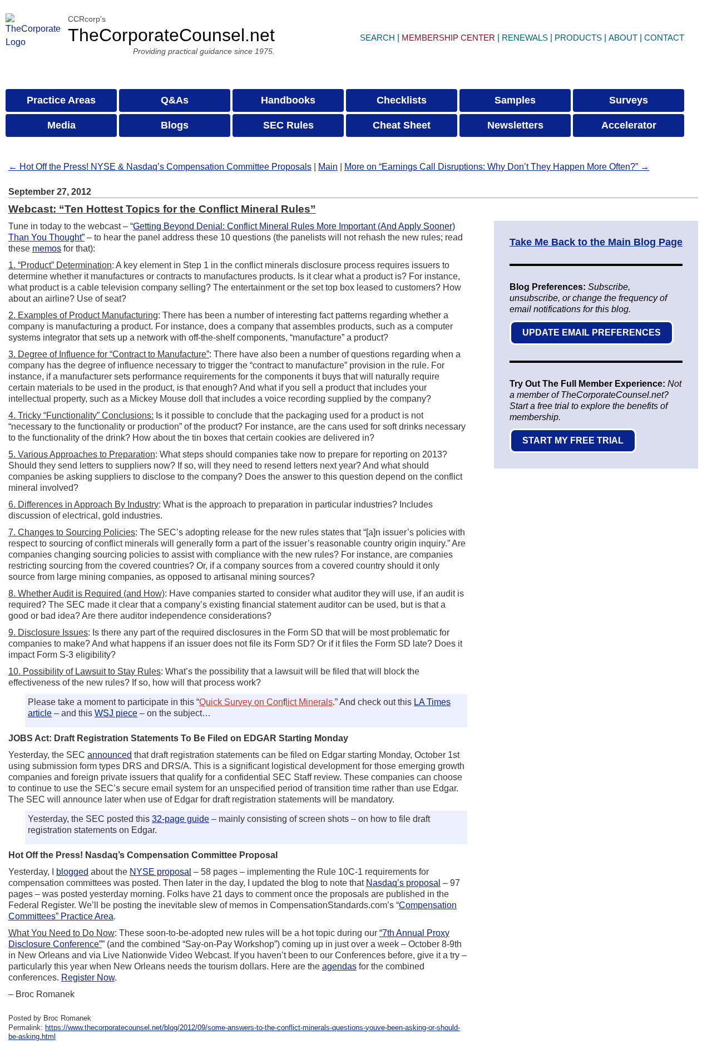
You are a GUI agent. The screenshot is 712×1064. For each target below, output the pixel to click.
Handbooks (288, 100)
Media (61, 125)
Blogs (175, 125)
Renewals (525, 37)
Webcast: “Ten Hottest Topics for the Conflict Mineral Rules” (162, 209)
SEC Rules (288, 125)
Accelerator (628, 125)
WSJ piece (116, 713)
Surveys (628, 100)
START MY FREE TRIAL (573, 440)
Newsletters (515, 125)
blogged (72, 871)
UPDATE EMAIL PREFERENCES (591, 332)
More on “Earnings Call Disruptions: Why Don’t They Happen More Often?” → (496, 166)
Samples (515, 100)
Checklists (402, 100)
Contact (664, 37)
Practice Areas (61, 100)
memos (46, 248)
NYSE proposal (160, 871)
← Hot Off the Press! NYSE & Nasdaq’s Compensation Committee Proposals (160, 166)
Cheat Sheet (402, 125)
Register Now (88, 977)
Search (377, 37)
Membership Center (448, 37)
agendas (339, 966)
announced (109, 755)
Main (328, 166)
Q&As (175, 100)
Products (578, 37)
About (623, 37)
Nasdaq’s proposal (403, 883)
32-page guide (180, 819)
